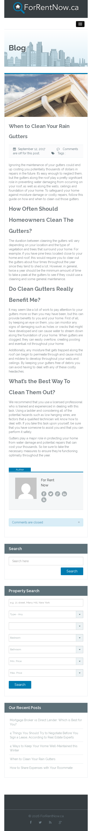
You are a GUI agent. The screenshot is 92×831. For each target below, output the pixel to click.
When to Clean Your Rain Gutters (32, 759)
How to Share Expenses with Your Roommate (41, 767)
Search (72, 571)
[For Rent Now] (46, 7)
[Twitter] (40, 822)
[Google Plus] (60, 822)
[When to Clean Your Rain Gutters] (46, 95)
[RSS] (50, 822)
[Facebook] (30, 822)
